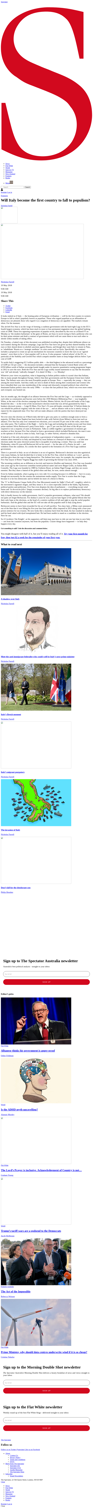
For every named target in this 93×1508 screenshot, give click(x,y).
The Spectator (6, 1440)
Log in (9, 192)
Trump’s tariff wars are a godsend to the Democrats (31, 1230)
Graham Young (7, 1175)
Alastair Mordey (7, 1114)
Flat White (4, 1046)
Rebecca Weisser (8, 1296)
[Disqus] (46, 923)
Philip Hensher (7, 892)
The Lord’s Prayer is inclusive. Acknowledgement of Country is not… (41, 1170)
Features (4, 196)
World (3, 1105)
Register (4, 192)
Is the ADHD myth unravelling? (19, 1109)
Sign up (47, 982)
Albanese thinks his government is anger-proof (28, 1050)
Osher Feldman (7, 1055)
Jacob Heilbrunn (7, 1236)
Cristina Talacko (7, 1357)
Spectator (4, 2)
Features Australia (7, 1287)
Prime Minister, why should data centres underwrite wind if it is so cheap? (44, 1352)
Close (3, 1482)
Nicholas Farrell (6, 206)
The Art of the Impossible (16, 1291)
